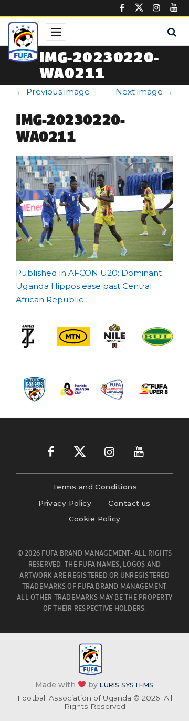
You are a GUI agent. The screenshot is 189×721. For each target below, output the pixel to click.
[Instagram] (156, 8)
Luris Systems (126, 685)
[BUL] (157, 336)
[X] (139, 8)
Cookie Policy (95, 519)
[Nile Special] (115, 336)
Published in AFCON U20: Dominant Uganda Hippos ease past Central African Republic (89, 286)
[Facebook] (122, 8)
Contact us (129, 503)
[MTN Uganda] (73, 336)
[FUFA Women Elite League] (35, 389)
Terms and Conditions (94, 487)
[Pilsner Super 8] (153, 389)
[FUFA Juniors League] (114, 389)
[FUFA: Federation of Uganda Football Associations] (23, 44)
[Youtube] (173, 8)
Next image (144, 92)
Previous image (53, 92)
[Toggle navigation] (56, 32)
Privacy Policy (64, 503)
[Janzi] (31, 336)
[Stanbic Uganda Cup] (74, 389)
